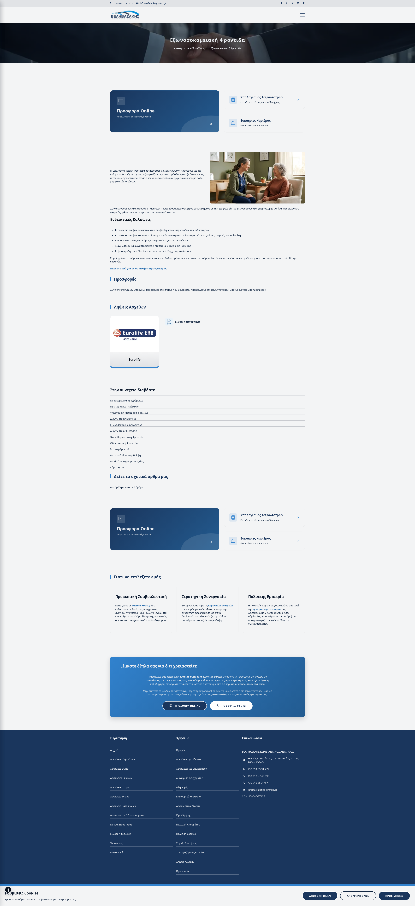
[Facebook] (281, 3)
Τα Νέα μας (116, 843)
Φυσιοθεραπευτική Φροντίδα (126, 437)
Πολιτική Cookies (186, 833)
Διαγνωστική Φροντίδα (123, 418)
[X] (292, 3)
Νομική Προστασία (121, 824)
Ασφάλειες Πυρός (120, 787)
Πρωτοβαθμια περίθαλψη (124, 406)
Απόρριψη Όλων (358, 895)
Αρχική (178, 48)
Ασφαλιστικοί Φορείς (188, 805)
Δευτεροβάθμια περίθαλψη (125, 455)
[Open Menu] (302, 15)
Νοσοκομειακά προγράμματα (126, 400)
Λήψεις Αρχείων (185, 861)
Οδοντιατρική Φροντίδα (124, 443)
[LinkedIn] (287, 3)
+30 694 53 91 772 (123, 3)
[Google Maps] (303, 3)
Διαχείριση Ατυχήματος (189, 777)
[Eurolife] (134, 334)
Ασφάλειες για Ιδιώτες (188, 759)
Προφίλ (180, 749)
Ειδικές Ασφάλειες (120, 833)
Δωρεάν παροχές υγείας (187, 321)
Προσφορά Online (187, 705)
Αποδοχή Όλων (320, 895)
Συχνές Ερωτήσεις (186, 843)
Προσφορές (182, 871)
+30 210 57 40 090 (258, 775)
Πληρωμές (182, 787)
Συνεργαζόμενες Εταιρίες (190, 852)
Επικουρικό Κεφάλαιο (188, 796)
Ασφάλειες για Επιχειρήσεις (191, 768)
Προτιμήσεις (394, 895)
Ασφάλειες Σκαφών (121, 777)
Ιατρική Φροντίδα (120, 449)
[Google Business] (298, 3)
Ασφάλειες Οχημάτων (122, 759)
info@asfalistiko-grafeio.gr (153, 3)
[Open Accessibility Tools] (8, 890)
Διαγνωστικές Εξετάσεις (123, 430)
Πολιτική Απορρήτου (188, 824)
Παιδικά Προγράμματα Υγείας (127, 461)
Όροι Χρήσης (183, 815)
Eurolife (135, 359)
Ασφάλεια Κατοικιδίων (123, 805)
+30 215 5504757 (258, 782)
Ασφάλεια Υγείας (196, 48)
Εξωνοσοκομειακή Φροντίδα (126, 424)
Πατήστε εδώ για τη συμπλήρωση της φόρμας (138, 268)
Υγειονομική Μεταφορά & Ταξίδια (129, 412)
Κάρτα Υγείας (117, 467)
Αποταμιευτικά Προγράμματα (127, 815)
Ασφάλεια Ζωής (119, 768)
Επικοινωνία (117, 852)
